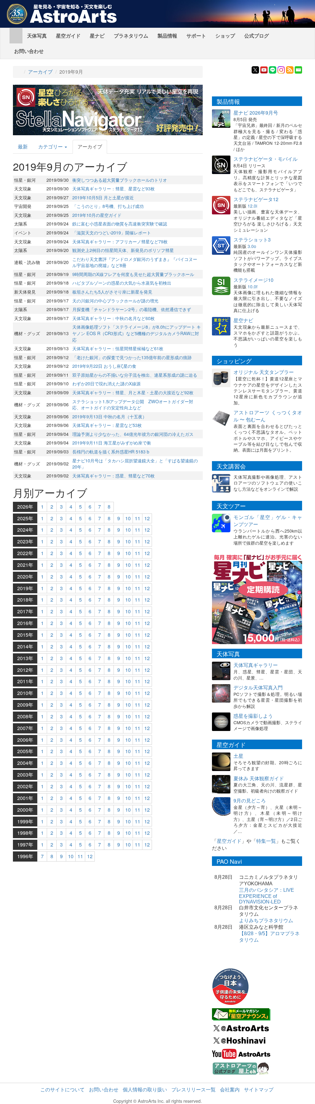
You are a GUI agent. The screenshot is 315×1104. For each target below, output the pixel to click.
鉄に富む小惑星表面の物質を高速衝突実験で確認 (119, 223)
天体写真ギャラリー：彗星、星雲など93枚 (113, 188)
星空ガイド (68, 35)
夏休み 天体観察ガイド (258, 778)
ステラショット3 (252, 239)
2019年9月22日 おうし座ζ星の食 (104, 366)
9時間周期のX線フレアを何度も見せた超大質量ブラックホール (133, 274)
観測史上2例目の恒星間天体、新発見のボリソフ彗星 (123, 250)
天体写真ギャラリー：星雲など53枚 (107, 425)
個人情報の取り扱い (145, 1089)
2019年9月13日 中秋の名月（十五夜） (109, 416)
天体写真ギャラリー (255, 664)
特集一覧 (266, 840)
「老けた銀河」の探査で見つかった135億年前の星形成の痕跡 (132, 357)
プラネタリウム (131, 35)
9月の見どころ (249, 800)
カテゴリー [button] (51, 146)
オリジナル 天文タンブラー (263, 371)
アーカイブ (40, 71)
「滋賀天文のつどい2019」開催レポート (111, 232)
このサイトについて (62, 1089)
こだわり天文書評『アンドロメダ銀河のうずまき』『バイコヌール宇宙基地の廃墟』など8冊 (134, 262)
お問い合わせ (29, 51)
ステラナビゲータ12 (255, 199)
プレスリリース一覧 (193, 1089)
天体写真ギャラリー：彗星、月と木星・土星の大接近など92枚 (132, 392)
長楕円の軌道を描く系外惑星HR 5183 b (110, 451)
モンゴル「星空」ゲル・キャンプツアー (267, 520)
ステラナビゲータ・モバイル (265, 158)
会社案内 (230, 1089)
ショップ (225, 35)
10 (128, 518)
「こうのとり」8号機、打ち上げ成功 (108, 206)
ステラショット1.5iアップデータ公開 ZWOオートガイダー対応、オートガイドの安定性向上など (132, 404)
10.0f (252, 286)
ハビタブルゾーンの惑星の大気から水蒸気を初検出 (121, 282)
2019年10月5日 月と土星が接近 (103, 197)
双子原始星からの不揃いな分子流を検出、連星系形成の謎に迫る (134, 374)
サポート (196, 35)
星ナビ (97, 35)
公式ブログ (256, 35)
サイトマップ (258, 1089)
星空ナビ (243, 320)
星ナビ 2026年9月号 (255, 112)
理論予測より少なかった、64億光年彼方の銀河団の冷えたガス (132, 434)
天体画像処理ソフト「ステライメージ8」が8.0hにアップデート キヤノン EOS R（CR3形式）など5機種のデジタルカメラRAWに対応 (136, 333)
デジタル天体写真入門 (258, 687)
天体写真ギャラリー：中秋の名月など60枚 (113, 318)
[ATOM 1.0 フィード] (289, 69)
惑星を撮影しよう (253, 715)
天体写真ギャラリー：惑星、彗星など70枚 (113, 475)
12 (147, 518)
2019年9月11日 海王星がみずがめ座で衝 (111, 442)
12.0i (252, 206)
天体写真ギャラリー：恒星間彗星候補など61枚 (117, 348)
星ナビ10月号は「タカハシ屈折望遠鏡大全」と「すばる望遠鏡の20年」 (135, 463)
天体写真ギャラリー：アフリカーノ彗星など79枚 (120, 241)
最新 (23, 146)
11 (137, 518)
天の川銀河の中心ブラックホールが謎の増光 (115, 300)
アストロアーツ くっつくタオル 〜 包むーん (267, 416)
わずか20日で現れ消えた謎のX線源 (106, 383)
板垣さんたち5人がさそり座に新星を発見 (112, 291)
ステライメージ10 (253, 279)
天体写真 (37, 35)
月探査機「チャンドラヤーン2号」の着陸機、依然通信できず (131, 309)
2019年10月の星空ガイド (97, 215)
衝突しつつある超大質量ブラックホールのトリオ (119, 180)
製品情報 (167, 35)
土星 (238, 755)
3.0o (252, 246)
